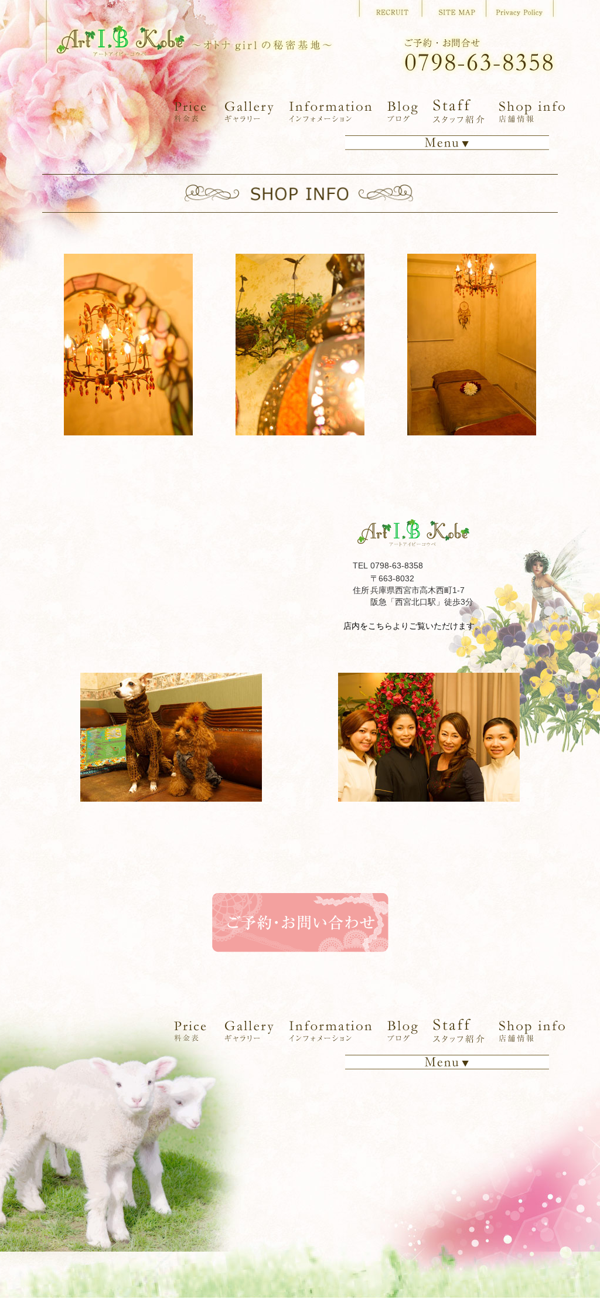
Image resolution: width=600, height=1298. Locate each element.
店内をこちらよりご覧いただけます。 (413, 626)
